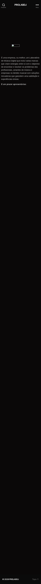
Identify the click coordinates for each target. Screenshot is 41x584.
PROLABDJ (20, 5)
